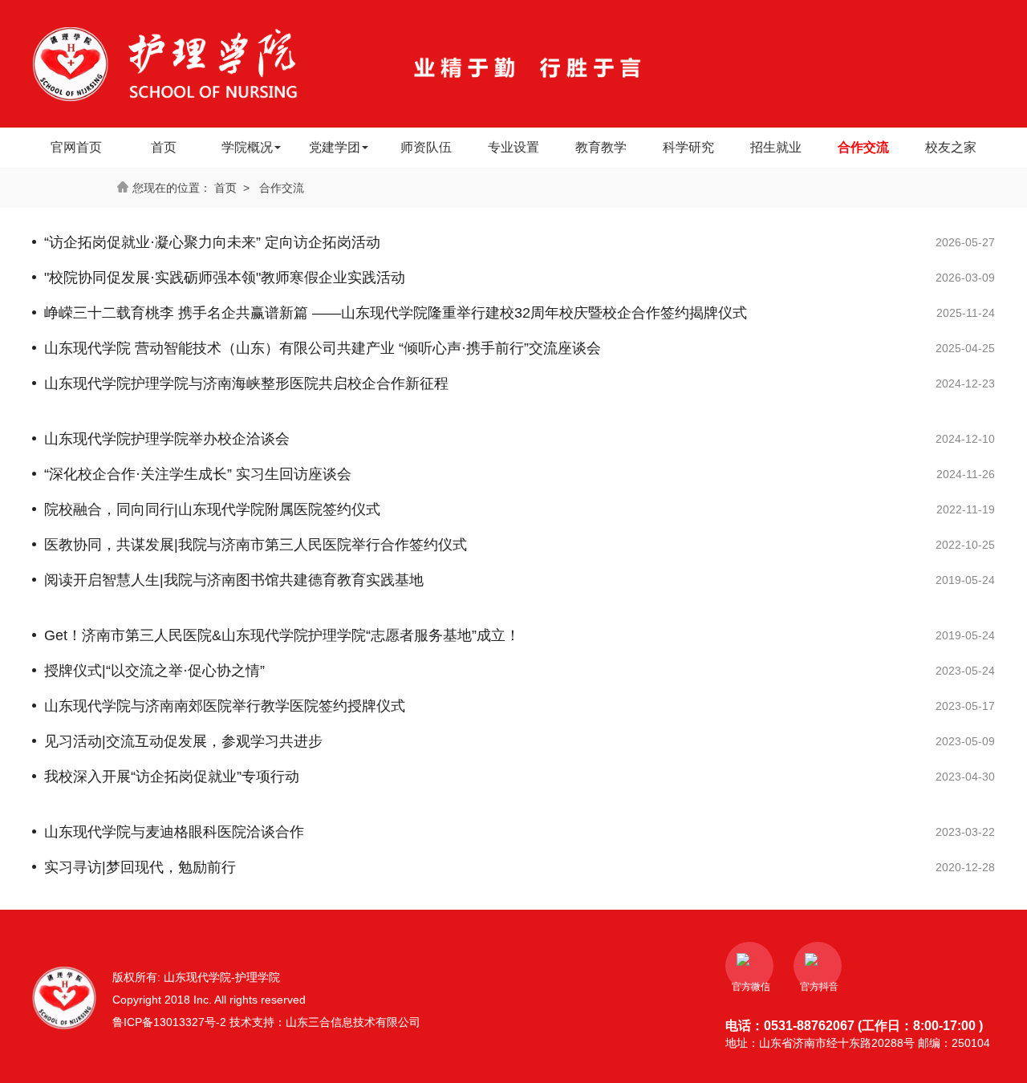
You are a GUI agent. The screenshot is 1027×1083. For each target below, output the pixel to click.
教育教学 (601, 147)
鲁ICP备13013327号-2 (170, 1022)
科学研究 (688, 147)
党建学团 (334, 147)
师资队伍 (426, 147)
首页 (164, 147)
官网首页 (76, 147)
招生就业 (776, 147)
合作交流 (863, 147)
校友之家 (950, 147)
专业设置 (513, 147)
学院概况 (247, 147)
